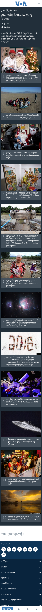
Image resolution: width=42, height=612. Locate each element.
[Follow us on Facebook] (3, 549)
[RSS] (30, 549)
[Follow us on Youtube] (14, 549)
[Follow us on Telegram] (25, 549)
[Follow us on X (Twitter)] (9, 549)
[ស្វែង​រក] (36, 609)
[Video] (18, 609)
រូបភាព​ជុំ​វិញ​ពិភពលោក (9, 11)
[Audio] (27, 609)
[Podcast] (35, 549)
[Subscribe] (3, 554)
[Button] (6, 28)
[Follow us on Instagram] (19, 549)
